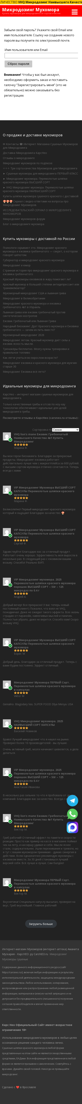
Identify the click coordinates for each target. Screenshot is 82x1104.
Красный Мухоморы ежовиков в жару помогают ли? (37, 279)
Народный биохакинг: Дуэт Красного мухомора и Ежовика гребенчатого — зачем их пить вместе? (41, 328)
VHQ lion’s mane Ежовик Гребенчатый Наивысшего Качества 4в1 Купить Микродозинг (41, 437)
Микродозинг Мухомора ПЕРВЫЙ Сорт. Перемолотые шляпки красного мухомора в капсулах (45, 686)
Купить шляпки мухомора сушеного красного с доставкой (40, 196)
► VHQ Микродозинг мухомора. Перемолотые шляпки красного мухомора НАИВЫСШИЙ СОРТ (38, 189)
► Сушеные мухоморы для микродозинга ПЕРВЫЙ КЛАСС (40, 173)
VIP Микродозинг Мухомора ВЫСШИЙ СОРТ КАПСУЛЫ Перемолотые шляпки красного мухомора (45, 491)
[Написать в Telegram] (72, 805)
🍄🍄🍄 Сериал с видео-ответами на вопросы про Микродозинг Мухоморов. (35, 203)
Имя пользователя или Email (26, 50)
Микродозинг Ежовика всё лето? (24, 371)
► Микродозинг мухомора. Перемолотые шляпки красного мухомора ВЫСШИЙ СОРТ (35, 180)
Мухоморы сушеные (15, 959)
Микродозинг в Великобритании (24, 298)
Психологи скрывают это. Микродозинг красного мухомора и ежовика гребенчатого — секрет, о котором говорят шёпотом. (40, 251)
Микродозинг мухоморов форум (24, 219)
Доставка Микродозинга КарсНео (25, 153)
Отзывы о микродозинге (19, 158)
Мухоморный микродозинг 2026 (23, 335)
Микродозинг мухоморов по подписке (27, 163)
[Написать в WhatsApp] (72, 818)
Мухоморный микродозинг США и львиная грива (34, 293)
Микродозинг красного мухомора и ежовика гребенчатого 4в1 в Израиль (32, 305)
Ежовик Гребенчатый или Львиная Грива (29, 321)
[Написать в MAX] (72, 832)
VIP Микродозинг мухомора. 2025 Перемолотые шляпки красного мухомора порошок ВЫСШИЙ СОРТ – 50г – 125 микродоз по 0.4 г (45, 585)
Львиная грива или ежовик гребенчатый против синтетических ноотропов (34, 314)
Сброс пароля (18, 63)
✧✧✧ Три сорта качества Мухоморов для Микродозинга (40, 168)
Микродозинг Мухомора (30, 9)
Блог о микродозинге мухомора (23, 224)
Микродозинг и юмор (17, 265)
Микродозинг (58, 954)
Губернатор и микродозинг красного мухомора (33, 260)
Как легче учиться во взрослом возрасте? (30, 357)
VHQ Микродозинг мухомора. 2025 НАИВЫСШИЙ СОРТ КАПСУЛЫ (38, 723)
